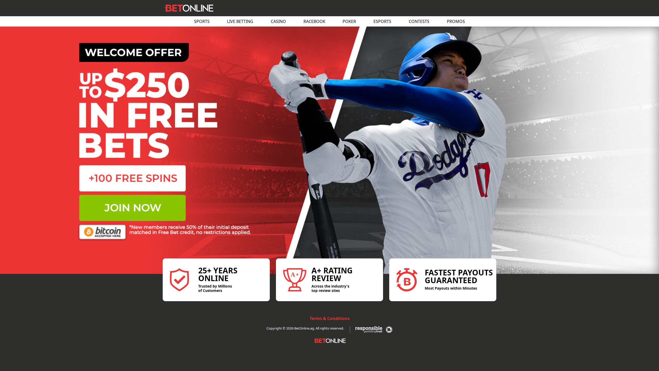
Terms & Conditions (330, 318)
